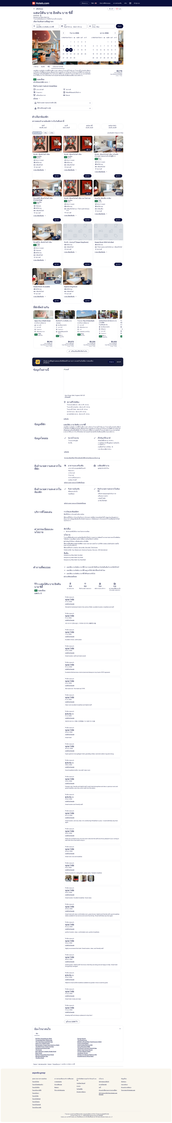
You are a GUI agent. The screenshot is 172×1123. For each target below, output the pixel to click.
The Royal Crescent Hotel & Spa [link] (87, 1048)
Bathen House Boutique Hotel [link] (44, 1054)
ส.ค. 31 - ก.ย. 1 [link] (43, 127)
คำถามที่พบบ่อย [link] (58, 1084)
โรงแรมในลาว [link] (35, 1093)
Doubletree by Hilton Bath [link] (85, 1056)
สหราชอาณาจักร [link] (42, 1064)
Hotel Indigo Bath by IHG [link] (85, 1045)
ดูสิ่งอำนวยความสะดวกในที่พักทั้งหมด (74, 482)
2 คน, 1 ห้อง (95, 27)
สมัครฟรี (119, 362)
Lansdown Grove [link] (82, 1053)
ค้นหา (119, 26)
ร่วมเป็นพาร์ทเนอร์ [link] (81, 1083)
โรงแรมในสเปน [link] (36, 1101)
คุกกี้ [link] (100, 1087)
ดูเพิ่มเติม (66, 419)
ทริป (125, 3)
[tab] (37, 1034)
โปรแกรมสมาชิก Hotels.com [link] (128, 1090)
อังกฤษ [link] (49, 1064)
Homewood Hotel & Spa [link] (42, 1048)
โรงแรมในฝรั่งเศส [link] (36, 1099)
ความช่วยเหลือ (117, 3)
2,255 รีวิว (37, 593)
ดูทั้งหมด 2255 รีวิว (72, 1021)
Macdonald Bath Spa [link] (41, 1056)
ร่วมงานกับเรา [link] (124, 1084)
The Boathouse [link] (82, 1040)
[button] (71, 42)
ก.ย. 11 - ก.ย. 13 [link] (112, 127)
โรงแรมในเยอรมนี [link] (36, 1104)
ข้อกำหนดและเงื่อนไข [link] (104, 1081)
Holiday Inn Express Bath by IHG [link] (87, 1054)
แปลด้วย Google (69, 604)
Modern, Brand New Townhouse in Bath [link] (89, 1042)
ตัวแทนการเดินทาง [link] (81, 1092)
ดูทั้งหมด (35, 98)
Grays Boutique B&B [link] (83, 1046)
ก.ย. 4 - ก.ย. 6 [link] (89, 127)
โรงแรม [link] (35, 1064)
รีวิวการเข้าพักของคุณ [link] (59, 1090)
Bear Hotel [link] (38, 1053)
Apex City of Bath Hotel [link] (42, 1043)
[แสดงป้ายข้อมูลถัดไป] (122, 329)
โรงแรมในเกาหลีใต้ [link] (36, 1090)
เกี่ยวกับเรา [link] (123, 1081)
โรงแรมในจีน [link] (35, 1096)
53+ (119, 62)
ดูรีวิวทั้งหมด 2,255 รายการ (40, 82)
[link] (118, 8)
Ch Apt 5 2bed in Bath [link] (83, 1051)
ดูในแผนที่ (67, 397)
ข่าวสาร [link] (78, 1086)
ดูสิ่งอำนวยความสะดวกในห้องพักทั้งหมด (75, 503)
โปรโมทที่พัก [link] (80, 1089)
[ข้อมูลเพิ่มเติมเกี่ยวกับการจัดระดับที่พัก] (40, 15)
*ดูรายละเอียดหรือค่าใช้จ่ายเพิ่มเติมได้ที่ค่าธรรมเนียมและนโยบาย (81, 458)
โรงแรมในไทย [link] (35, 1081)
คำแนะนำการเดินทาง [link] (126, 1087)
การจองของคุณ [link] (58, 1081)
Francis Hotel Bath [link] (83, 1043)
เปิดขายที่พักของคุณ (105, 3)
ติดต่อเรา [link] (56, 1087)
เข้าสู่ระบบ (137, 3)
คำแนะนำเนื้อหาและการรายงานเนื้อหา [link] (108, 1090)
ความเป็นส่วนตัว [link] (103, 1084)
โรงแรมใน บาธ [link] (56, 1064)
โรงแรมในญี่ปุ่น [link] (35, 1087)
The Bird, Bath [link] (39, 1058)
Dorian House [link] (81, 1038)
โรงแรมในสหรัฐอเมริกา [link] (37, 1084)
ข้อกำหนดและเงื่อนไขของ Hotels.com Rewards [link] (108, 1093)
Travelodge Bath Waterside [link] (43, 1040)
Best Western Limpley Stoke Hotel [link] (45, 1051)
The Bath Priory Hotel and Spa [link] (44, 1046)
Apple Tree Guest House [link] (85, 1050)
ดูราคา (57, 176)
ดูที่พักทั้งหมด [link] (39, 9)
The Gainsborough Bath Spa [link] (44, 1042)
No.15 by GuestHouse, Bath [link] (43, 1038)
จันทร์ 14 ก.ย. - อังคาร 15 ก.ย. (73, 27)
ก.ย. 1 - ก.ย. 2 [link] (66, 127)
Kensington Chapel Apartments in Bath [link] (47, 1045)
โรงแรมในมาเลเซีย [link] (36, 1107)
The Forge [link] (38, 1050)
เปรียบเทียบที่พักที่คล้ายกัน (79, 351)
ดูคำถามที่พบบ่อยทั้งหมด (70, 576)
